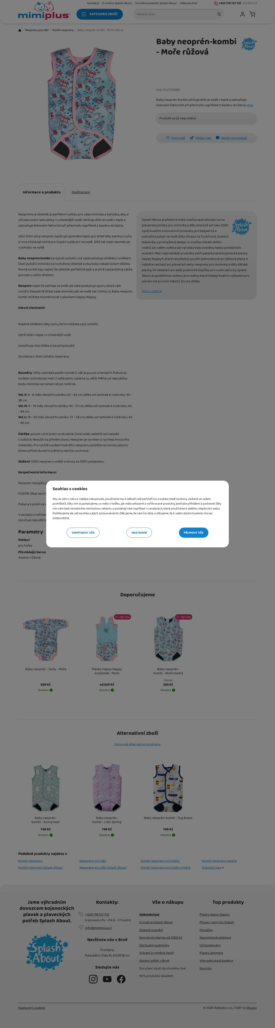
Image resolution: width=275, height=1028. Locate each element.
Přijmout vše (193, 532)
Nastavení (139, 532)
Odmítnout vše (83, 532)
